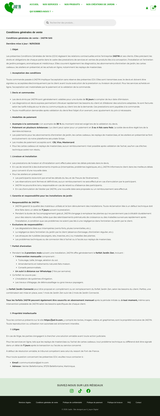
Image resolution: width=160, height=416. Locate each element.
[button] (59, 4)
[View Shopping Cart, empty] (153, 8)
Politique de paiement (94, 402)
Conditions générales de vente (47, 402)
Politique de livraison (115, 402)
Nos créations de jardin (100, 4)
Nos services (50, 4)
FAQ (129, 402)
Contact (138, 402)
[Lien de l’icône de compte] (147, 8)
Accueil (34, 4)
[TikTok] (80, 390)
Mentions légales (25, 402)
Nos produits (72, 4)
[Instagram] (71, 390)
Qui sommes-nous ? (40, 11)
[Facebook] (88, 390)
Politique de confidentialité (72, 402)
